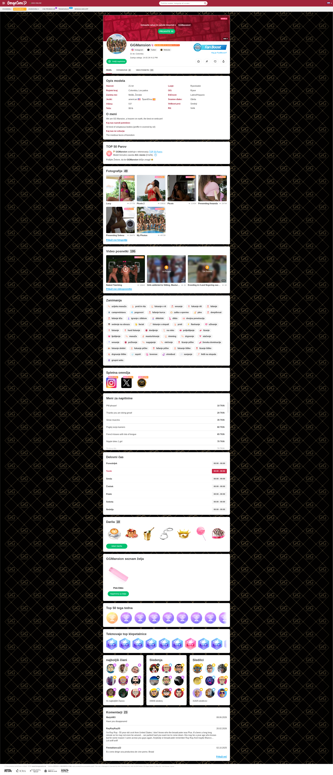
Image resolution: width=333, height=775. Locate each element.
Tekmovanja (63, 9)
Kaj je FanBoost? (219, 53)
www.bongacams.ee (39, 766)
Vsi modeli (6, 9)
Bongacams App (81, 9)
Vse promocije (48, 9)
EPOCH (55, 766)
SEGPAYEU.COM (65, 766)
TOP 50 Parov (155, 152)
